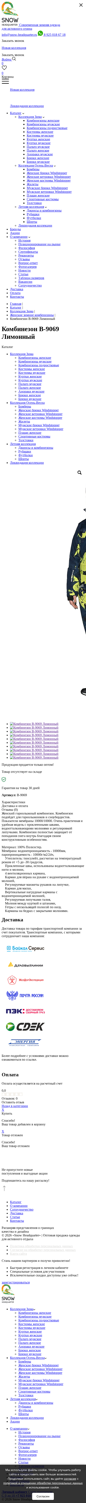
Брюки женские (29, 395)
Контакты (17, 1220)
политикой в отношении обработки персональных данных (43, 1483)
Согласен (43, 1496)
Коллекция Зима (21, 354)
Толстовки (25, 440)
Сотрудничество (21, 1209)
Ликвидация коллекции (27, 462)
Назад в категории (15, 1106)
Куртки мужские (30, 380)
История (24, 1432)
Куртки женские (30, 376)
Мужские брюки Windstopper (38, 425)
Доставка (16, 1213)
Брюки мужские (29, 399)
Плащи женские (29, 432)
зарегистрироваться (16, 1282)
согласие (70, 1478)
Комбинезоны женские (34, 357)
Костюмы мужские (31, 372)
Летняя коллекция (23, 444)
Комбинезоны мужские (35, 361)
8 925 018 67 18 (55, 34)
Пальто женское (29, 387)
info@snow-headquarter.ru (19, 34)
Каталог (16, 1202)
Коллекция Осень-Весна (27, 402)
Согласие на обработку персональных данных (43, 1250)
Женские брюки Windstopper (38, 410)
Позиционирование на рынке (39, 1436)
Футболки (25, 455)
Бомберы (24, 406)
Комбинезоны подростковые (38, 365)
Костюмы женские (31, 369)
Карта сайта (18, 1253)
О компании (19, 1205)
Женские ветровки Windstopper (40, 414)
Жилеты (24, 421)
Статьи (15, 1217)
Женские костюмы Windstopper (40, 417)
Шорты (23, 459)
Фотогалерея (27, 1455)
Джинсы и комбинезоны (35, 447)
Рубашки (24, 451)
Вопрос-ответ (28, 1451)
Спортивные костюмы (34, 436)
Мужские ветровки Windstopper (40, 429)
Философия (26, 1440)
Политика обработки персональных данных (41, 1246)
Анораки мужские (31, 391)
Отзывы (24, 1447)
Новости (24, 1458)
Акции (15, 1421)
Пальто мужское (29, 384)
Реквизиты (26, 1443)
